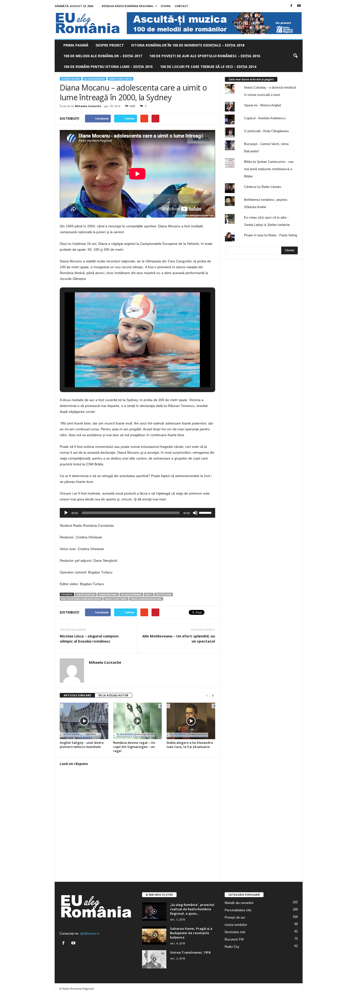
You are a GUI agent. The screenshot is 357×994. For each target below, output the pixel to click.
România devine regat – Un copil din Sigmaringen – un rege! (134, 746)
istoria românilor (236, 925)
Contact (181, 6)
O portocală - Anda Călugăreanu (266, 131)
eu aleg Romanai (131, 594)
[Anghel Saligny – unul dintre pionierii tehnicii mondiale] (84, 721)
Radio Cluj (232, 946)
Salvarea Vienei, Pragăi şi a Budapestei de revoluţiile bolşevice (191, 932)
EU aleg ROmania (94, 78)
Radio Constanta (120, 78)
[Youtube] (299, 5)
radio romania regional (146, 598)
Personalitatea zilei (238, 910)
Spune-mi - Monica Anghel (262, 105)
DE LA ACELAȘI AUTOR (113, 695)
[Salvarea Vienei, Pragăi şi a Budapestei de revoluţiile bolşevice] (154, 935)
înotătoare (163, 594)
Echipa (166, 6)
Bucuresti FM (234, 939)
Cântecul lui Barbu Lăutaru (262, 187)
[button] (295, 56)
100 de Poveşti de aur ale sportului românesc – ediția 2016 (204, 56)
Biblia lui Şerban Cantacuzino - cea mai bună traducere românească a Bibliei (268, 169)
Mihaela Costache (88, 106)
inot (149, 594)
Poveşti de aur (70, 78)
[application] (137, 513)
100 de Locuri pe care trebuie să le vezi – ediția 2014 (208, 66)
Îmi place (287, 275)
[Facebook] (291, 5)
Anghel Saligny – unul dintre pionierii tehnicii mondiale (82, 744)
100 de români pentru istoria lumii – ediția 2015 (108, 66)
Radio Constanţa (116, 598)
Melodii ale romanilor (239, 903)
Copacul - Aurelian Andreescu (264, 118)
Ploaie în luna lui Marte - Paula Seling (270, 235)
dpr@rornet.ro (89, 933)
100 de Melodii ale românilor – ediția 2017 (102, 56)
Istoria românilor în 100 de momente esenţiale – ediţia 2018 (187, 45)
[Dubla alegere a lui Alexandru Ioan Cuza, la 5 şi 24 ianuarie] (191, 721)
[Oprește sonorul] (195, 512)
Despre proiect (110, 45)
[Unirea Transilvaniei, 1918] (154, 959)
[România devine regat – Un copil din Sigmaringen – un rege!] (137, 721)
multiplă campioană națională (81, 598)
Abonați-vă (285, 291)
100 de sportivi (85, 594)
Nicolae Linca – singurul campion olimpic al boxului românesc (89, 639)
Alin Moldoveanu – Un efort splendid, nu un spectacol (178, 639)
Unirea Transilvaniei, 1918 (190, 952)
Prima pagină (75, 45)
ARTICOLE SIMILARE (77, 695)
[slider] (206, 512)
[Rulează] (66, 512)
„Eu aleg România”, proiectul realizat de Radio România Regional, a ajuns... (192, 909)
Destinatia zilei (235, 932)
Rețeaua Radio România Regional (127, 6)
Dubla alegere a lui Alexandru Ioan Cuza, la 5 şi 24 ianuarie (190, 744)
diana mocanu (108, 594)
